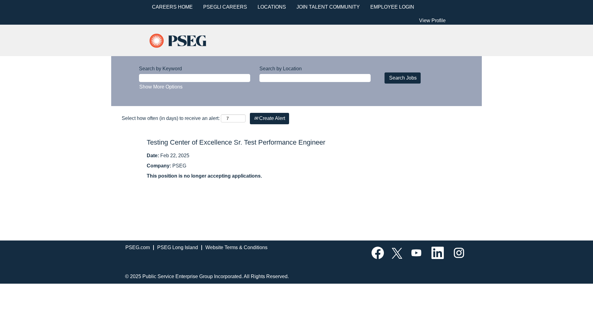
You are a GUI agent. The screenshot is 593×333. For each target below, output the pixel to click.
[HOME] (183, 40)
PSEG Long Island (177, 247)
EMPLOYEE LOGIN (392, 7)
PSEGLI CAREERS (225, 7)
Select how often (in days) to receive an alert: (171, 118)
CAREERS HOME (172, 7)
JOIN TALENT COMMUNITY (328, 7)
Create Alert (271, 118)
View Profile (432, 20)
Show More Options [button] (161, 86)
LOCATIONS (272, 7)
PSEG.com (137, 247)
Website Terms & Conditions (236, 247)
